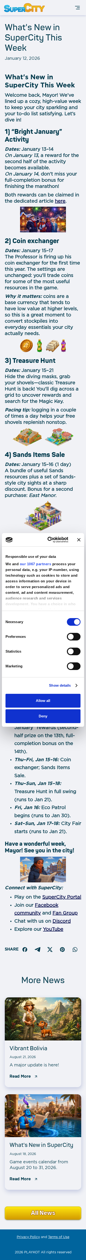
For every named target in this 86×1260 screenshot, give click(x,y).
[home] (25, 7)
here (60, 201)
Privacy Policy (28, 1237)
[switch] (74, 636)
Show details (60, 685)
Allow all (43, 701)
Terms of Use (58, 1237)
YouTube (53, 929)
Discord (62, 921)
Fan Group (65, 913)
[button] (77, 7)
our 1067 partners (35, 564)
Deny (43, 716)
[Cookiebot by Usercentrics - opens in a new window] (50, 540)
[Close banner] (79, 539)
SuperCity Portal (61, 897)
